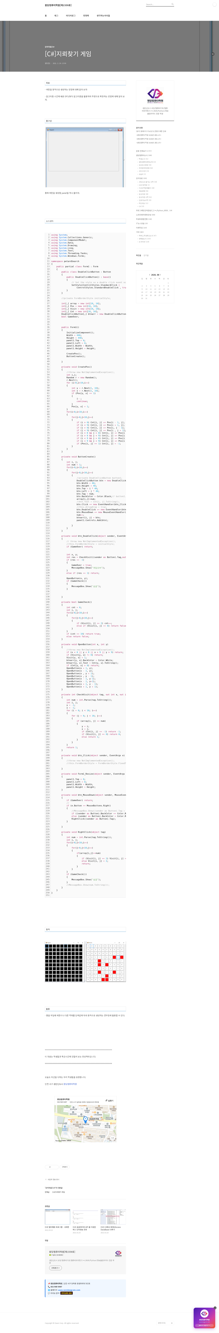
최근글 (138, 255)
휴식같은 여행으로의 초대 (165, 1264)
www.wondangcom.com (69, 1290)
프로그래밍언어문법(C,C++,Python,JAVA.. (154, 210)
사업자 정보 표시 (53, 1179)
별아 (159, 1315)
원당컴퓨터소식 (144, 155)
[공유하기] (52, 1167)
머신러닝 (143, 203)
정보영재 (143, 191)
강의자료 (141, 178)
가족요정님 (162, 1298)
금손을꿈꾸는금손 (164, 1290)
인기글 (146, 255)
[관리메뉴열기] (214, 4)
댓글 (46, 1240)
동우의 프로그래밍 (164, 1311)
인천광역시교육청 (164, 1237)
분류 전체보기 (144, 151)
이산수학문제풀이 (146, 188)
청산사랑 (161, 1258)
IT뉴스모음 (142, 223)
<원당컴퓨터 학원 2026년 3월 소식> (148, 139)
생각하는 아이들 (163, 1221)
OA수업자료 (144, 185)
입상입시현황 (145, 165)
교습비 (142, 174)
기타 (140, 232)
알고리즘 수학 (145, 197)
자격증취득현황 (146, 168)
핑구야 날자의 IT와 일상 (165, 1252)
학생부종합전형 (144, 219)
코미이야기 (144, 171)
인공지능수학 (145, 200)
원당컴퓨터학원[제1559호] (58, 5)
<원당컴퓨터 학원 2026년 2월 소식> (148, 142)
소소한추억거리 (163, 1307)
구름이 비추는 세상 (164, 1302)
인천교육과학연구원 (165, 1233)
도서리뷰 (144, 242)
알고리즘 (143, 194)
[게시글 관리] (56, 1167)
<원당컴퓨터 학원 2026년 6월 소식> (148, 135)
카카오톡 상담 (66, 1293)
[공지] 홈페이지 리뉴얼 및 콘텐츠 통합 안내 (151, 131)
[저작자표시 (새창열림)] (71, 1167)
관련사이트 (162, 1323)
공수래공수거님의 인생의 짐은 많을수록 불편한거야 (166, 1274)
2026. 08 (155, 274)
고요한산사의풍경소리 (165, 1294)
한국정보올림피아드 (165, 1225)
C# (141, 206)
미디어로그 (71, 15)
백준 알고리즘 (163, 1246)
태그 (56, 15)
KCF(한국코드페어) (164, 1229)
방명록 (86, 15)
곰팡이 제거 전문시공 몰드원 (165, 1284)
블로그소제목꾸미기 (165, 1319)
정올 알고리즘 (163, 1241)
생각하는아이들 (103, 15)
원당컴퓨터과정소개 (147, 162)
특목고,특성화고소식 (147, 235)
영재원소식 (145, 238)
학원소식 (143, 159)
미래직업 (141, 227)
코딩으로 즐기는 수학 (148, 182)
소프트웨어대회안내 (145, 214)
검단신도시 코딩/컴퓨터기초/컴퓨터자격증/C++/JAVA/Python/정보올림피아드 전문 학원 (81, 1261)
